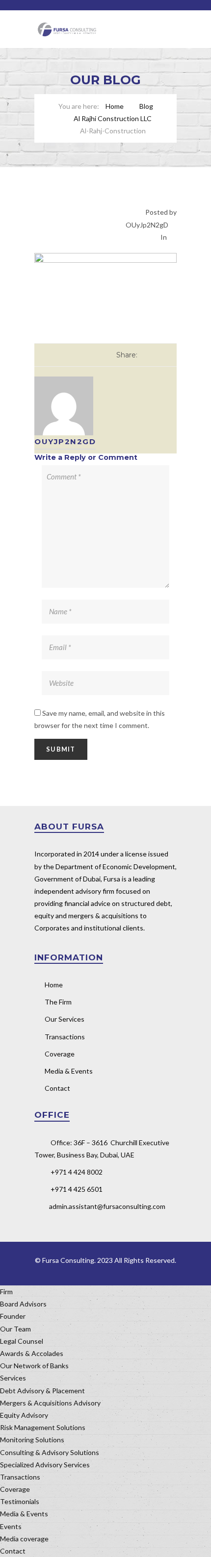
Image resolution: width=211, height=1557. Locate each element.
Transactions (65, 1036)
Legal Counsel (21, 1341)
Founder (13, 1316)
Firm (6, 1291)
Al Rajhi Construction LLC (113, 118)
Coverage (60, 1054)
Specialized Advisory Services (45, 1464)
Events (11, 1526)
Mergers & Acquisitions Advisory (50, 1403)
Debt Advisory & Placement (42, 1390)
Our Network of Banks (34, 1365)
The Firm (58, 1002)
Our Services (64, 1019)
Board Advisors (23, 1304)
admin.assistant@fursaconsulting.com (107, 1206)
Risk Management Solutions (42, 1427)
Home (115, 106)
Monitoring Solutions (32, 1439)
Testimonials (19, 1501)
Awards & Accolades (31, 1353)
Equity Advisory (24, 1415)
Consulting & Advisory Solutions (49, 1452)
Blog (146, 106)
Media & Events (69, 1071)
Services (13, 1378)
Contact (57, 1088)
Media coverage (24, 1538)
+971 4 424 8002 (77, 1172)
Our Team (15, 1329)
